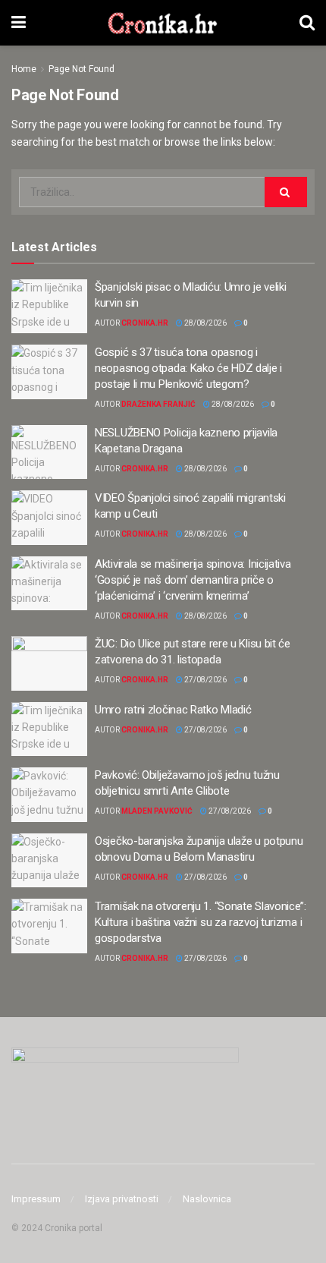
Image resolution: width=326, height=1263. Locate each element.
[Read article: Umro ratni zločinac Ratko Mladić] (49, 729)
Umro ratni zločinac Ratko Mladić (173, 710)
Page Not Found (81, 69)
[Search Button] (307, 23)
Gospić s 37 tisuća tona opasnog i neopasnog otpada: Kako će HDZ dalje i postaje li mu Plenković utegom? (188, 368)
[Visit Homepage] (162, 23)
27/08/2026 (205, 680)
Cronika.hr (144, 323)
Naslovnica (207, 1199)
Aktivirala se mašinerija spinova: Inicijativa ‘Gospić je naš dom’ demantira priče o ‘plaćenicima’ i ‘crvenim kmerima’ (193, 580)
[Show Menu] (18, 23)
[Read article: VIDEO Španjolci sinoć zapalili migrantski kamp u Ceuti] (49, 517)
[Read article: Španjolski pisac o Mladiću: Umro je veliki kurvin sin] (49, 306)
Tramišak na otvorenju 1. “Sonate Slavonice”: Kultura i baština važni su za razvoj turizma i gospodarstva (200, 922)
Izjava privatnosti (121, 1199)
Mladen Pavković (157, 811)
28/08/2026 (205, 323)
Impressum (36, 1199)
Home (23, 69)
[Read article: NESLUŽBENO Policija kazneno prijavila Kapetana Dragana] (49, 452)
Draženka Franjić (158, 404)
